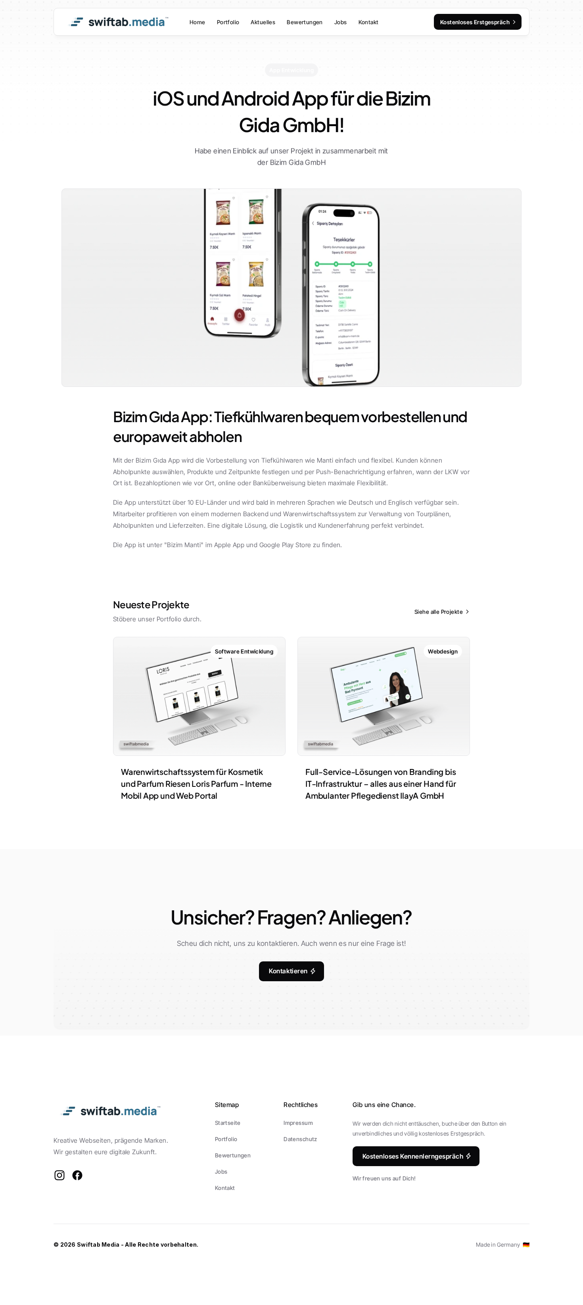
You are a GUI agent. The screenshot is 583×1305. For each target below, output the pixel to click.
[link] (244, 651)
